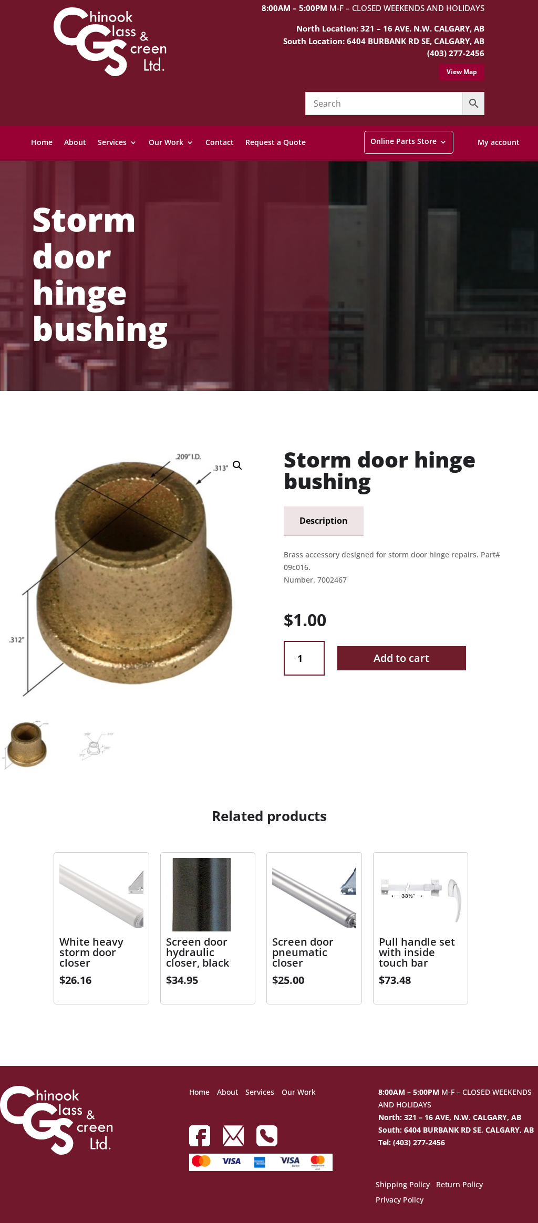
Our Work (166, 142)
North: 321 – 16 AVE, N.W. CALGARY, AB (449, 1117)
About (75, 142)
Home (42, 142)
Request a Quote (275, 142)
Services (112, 142)
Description (323, 520)
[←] (8, 416)
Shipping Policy (403, 1185)
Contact (219, 142)
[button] (237, 465)
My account (499, 142)
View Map (462, 71)
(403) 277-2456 (455, 53)
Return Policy (459, 1185)
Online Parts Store (403, 141)
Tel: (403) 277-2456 (411, 1142)
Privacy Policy (399, 1200)
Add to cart (401, 658)
